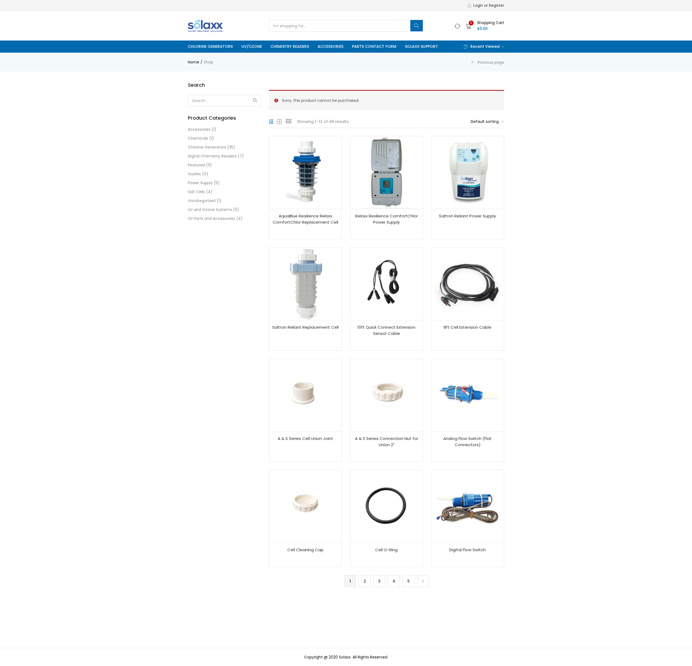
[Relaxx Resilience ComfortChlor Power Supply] (386, 172)
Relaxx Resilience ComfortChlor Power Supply (386, 219)
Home (193, 62)
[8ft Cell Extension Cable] (467, 284)
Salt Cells (196, 191)
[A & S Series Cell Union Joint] (305, 395)
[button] (485, 26)
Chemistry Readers (290, 46)
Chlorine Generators (210, 46)
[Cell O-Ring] (386, 506)
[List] (288, 121)
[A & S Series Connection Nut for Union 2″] (386, 395)
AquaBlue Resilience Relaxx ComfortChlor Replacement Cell (305, 219)
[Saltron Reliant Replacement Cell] (305, 284)
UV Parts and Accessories (211, 218)
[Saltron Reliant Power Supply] (467, 172)
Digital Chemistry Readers (212, 156)
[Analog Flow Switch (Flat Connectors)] (467, 395)
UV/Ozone (251, 46)
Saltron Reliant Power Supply (467, 216)
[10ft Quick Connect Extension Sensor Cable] (386, 284)
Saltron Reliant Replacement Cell (305, 327)
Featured (196, 165)
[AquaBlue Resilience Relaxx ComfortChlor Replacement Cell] (305, 172)
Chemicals (198, 138)
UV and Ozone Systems (210, 209)
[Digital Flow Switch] (467, 506)
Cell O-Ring (386, 550)
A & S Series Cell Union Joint (305, 438)
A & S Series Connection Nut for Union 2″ (386, 442)
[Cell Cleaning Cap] (305, 506)
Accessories (330, 46)
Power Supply (200, 183)
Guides (194, 174)
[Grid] (271, 121)
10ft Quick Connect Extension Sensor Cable (386, 330)
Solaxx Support (421, 46)
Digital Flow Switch (467, 550)
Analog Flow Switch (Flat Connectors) (467, 442)
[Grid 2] (279, 121)
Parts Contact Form (374, 46)
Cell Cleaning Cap (305, 550)
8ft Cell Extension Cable (467, 327)
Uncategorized (201, 200)
